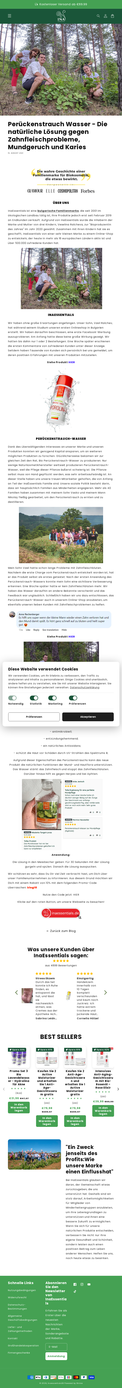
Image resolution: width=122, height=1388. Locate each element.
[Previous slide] (4, 1089)
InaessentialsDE (56, 1383)
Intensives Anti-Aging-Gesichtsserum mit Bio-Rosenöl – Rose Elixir (103, 1079)
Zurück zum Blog (63, 931)
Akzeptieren (88, 717)
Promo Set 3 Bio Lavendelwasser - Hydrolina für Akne (19, 1077)
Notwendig (16, 703)
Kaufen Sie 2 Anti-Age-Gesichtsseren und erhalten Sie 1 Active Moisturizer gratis (75, 1082)
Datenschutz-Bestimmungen (17, 1306)
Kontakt (13, 1338)
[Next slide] (118, 1089)
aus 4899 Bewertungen (61, 965)
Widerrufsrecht (17, 1297)
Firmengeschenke (19, 1352)
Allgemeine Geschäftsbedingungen (22, 1318)
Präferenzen (77, 703)
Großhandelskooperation (23, 1345)
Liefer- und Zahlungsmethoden (20, 1329)
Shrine (79, 1383)
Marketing (55, 703)
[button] (98, 15)
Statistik (36, 703)
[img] (61, 961)
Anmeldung (56, 1356)
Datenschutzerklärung (84, 687)
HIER (76, 895)
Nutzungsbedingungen (22, 1290)
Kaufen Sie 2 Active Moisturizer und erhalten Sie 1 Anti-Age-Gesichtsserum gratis (47, 1082)
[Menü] (9, 15)
